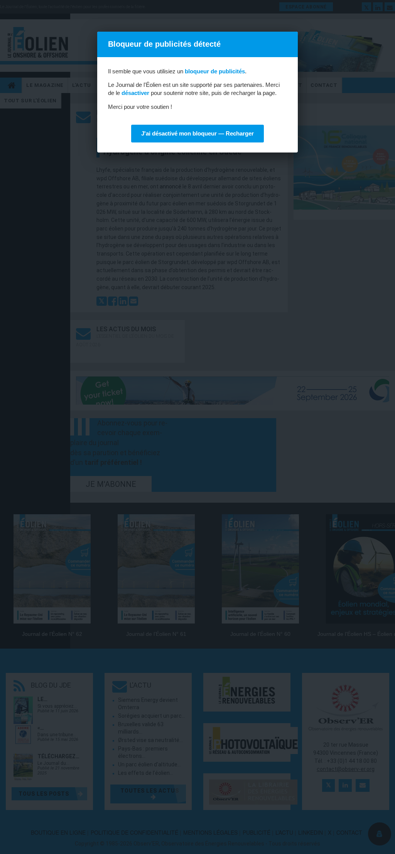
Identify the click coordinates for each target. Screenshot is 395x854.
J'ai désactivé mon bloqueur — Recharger (197, 133)
